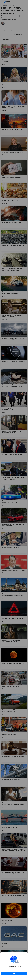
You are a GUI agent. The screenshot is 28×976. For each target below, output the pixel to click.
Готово (14, 973)
